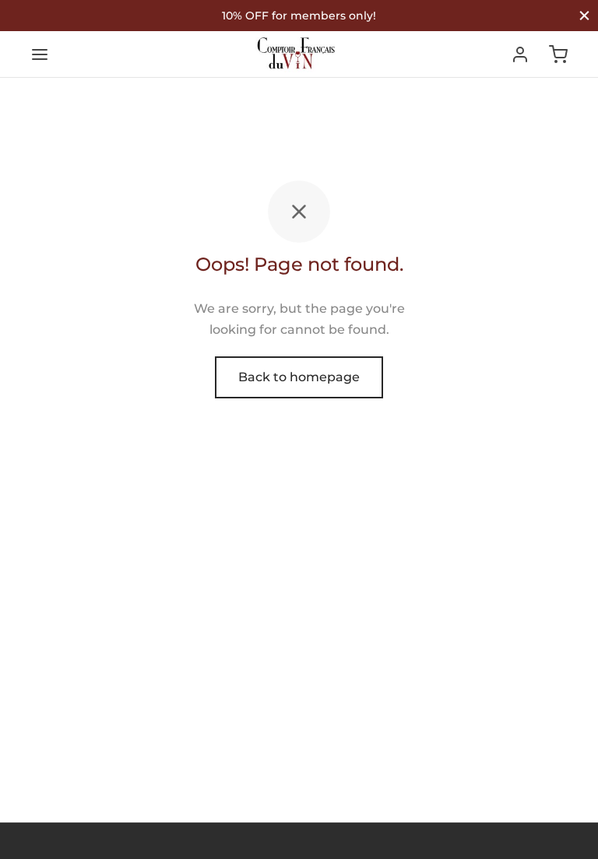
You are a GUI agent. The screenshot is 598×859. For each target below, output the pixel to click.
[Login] (520, 54)
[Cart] (558, 54)
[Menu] (39, 54)
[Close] (584, 15)
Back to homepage (299, 377)
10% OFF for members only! (299, 16)
